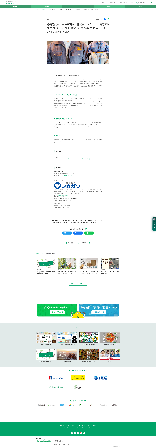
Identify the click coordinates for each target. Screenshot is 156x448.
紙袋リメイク (105, 2)
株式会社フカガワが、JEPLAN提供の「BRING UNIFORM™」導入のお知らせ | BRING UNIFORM (76, 159)
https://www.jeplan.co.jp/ (66, 175)
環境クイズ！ (113, 2)
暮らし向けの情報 (76, 426)
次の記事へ (85, 243)
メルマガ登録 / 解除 (77, 428)
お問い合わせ (67, 428)
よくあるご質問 (87, 428)
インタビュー (132, 2)
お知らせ (94, 426)
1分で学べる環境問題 (122, 2)
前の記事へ (71, 243)
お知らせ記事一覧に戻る (78, 284)
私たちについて (85, 426)
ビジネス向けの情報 (64, 426)
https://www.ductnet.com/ (63, 195)
